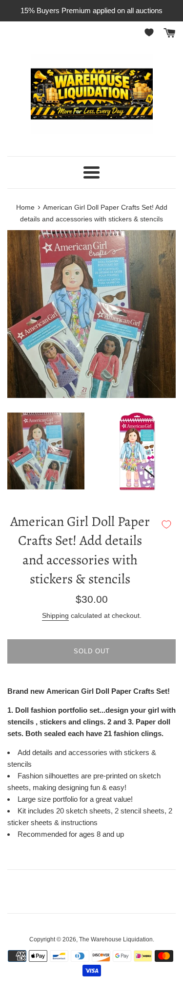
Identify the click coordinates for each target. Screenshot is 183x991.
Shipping (55, 615)
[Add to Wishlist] (166, 524)
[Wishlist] (151, 32)
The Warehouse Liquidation (116, 939)
